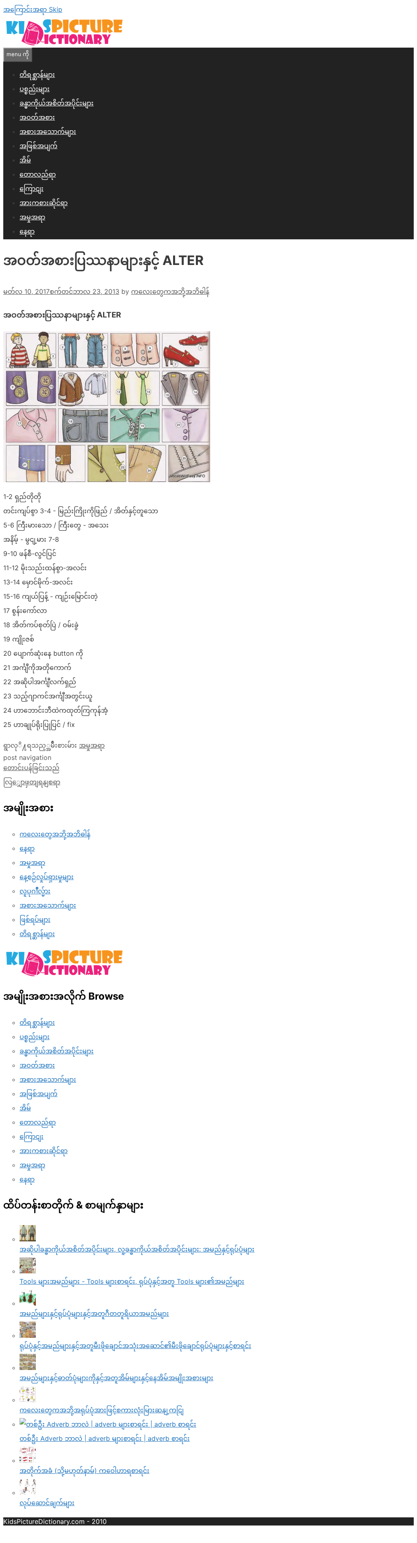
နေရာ (27, 231)
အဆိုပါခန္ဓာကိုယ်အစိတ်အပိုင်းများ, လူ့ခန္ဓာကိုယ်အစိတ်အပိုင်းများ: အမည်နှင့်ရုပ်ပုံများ (137, 1249)
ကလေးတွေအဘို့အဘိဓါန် (55, 834)
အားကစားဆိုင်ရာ (44, 203)
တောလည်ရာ (38, 174)
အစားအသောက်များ (48, 131)
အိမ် (25, 160)
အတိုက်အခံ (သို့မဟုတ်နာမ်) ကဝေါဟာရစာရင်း (84, 1470)
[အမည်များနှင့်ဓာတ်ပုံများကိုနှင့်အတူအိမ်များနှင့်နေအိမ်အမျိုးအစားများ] (28, 1368)
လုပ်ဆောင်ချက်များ (47, 1503)
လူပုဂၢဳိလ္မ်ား (35, 891)
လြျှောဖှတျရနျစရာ (31, 782)
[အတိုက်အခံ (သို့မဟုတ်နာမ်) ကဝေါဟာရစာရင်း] (28, 1460)
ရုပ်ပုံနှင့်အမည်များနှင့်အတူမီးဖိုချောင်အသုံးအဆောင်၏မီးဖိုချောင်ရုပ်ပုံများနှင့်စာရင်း (135, 1346)
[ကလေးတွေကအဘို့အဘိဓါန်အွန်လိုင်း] (64, 43)
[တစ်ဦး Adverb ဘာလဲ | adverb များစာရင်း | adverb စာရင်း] (108, 1424)
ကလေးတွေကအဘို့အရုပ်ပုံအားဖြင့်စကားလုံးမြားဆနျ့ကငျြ (102, 1410)
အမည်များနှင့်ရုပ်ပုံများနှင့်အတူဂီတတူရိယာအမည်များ (94, 1313)
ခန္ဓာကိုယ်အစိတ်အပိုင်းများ (57, 103)
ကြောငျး (32, 188)
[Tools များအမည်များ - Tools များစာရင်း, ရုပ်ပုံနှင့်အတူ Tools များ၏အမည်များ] (28, 1271)
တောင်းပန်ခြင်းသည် (31, 768)
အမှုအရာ (32, 217)
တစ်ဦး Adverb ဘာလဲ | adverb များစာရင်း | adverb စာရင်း (105, 1438)
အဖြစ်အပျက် (38, 146)
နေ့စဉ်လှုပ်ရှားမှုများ (47, 877)
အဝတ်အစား (37, 117)
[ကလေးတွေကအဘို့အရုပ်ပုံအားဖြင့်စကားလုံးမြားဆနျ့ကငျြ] (28, 1400)
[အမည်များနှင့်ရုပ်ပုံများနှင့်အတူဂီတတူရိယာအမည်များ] (28, 1303)
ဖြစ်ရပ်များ (35, 919)
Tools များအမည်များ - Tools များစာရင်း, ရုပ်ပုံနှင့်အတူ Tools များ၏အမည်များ (132, 1281)
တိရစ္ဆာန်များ (37, 74)
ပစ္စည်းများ (35, 89)
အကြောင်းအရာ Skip (32, 9)
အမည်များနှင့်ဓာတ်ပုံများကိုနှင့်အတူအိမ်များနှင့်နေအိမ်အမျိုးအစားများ (116, 1378)
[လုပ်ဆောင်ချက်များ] (28, 1492)
